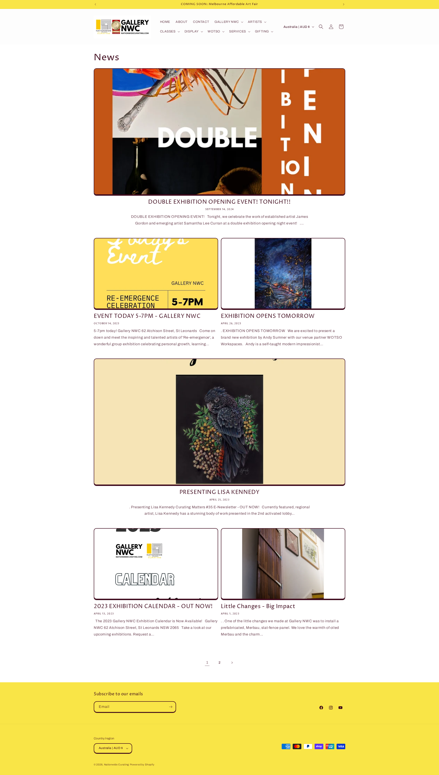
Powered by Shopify (142, 764)
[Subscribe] (171, 706)
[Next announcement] (344, 4)
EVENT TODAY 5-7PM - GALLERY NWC (147, 316)
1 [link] (207, 662)
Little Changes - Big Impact (258, 606)
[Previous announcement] (95, 4)
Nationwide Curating (116, 764)
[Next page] (232, 663)
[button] (228, 22)
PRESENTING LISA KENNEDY (219, 492)
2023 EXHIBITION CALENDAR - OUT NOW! (153, 606)
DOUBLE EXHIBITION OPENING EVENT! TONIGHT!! (219, 202)
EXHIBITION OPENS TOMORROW (268, 316)
